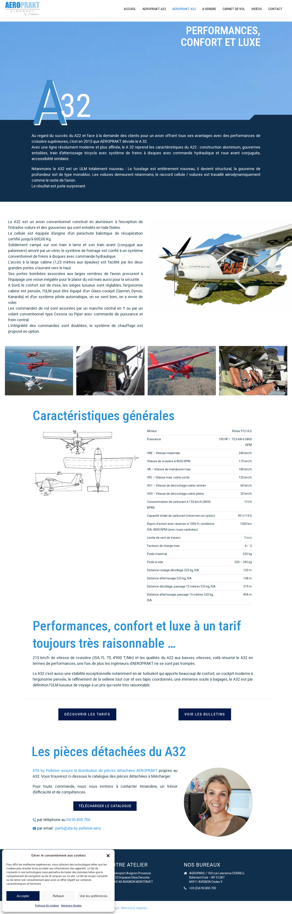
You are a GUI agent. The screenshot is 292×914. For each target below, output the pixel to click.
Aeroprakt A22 (154, 9)
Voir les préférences (94, 896)
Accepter (23, 896)
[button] (108, 856)
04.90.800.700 (78, 819)
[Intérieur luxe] (253, 370)
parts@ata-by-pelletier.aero (78, 828)
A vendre (209, 9)
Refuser (58, 896)
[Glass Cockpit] (110, 370)
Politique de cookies (47, 905)
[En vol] (39, 370)
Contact (275, 9)
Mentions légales (71, 905)
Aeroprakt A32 (184, 9)
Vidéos (256, 9)
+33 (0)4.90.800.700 (202, 888)
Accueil (130, 9)
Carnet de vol (234, 9)
